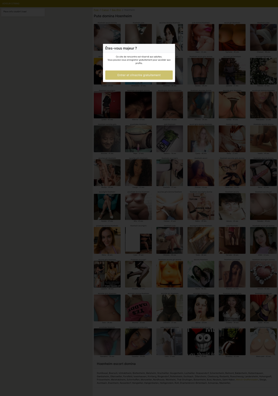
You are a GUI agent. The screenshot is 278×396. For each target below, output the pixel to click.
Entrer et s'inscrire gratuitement (139, 75)
